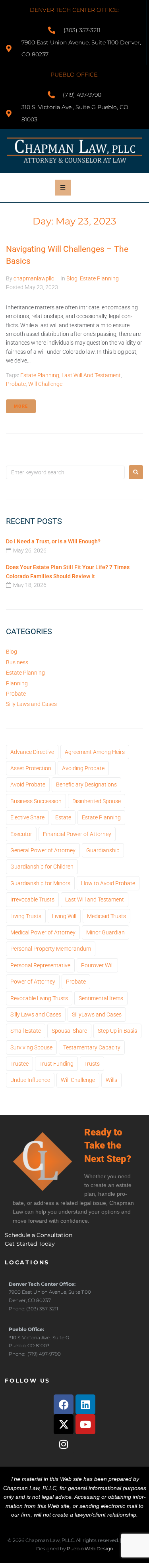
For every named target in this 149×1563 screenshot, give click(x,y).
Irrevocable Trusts (32, 899)
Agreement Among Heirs (95, 752)
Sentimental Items (101, 998)
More (21, 406)
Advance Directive (32, 752)
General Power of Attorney (42, 850)
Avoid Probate (27, 784)
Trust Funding (56, 1064)
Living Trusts (25, 916)
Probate (16, 384)
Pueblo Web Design (90, 1548)
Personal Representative (40, 965)
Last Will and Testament (91, 375)
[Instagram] (64, 1444)
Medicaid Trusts (106, 916)
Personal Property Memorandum (50, 948)
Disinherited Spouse (96, 801)
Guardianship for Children (42, 866)
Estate (63, 817)
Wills (111, 1080)
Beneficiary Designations (86, 784)
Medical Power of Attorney (42, 932)
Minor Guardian (105, 932)
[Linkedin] (85, 1404)
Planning (17, 683)
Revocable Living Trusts (39, 998)
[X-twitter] (64, 1424)
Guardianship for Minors (40, 883)
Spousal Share (69, 1031)
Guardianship (103, 850)
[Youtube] (85, 1424)
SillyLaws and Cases (97, 1014)
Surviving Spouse (31, 1047)
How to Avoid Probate (108, 883)
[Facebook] (64, 1404)
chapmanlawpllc (34, 278)
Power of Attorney (32, 981)
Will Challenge (45, 384)
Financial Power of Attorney (77, 834)
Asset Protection (30, 768)
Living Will (64, 916)
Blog (71, 278)
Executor (21, 834)
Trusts (92, 1064)
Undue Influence (30, 1080)
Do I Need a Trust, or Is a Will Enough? (53, 541)
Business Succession (36, 801)
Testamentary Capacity (91, 1047)
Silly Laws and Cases (31, 704)
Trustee (19, 1064)
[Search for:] (65, 472)
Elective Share (27, 817)
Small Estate (25, 1031)
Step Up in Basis (117, 1031)
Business (17, 662)
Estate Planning (99, 278)
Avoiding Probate (83, 768)
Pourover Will (97, 965)
